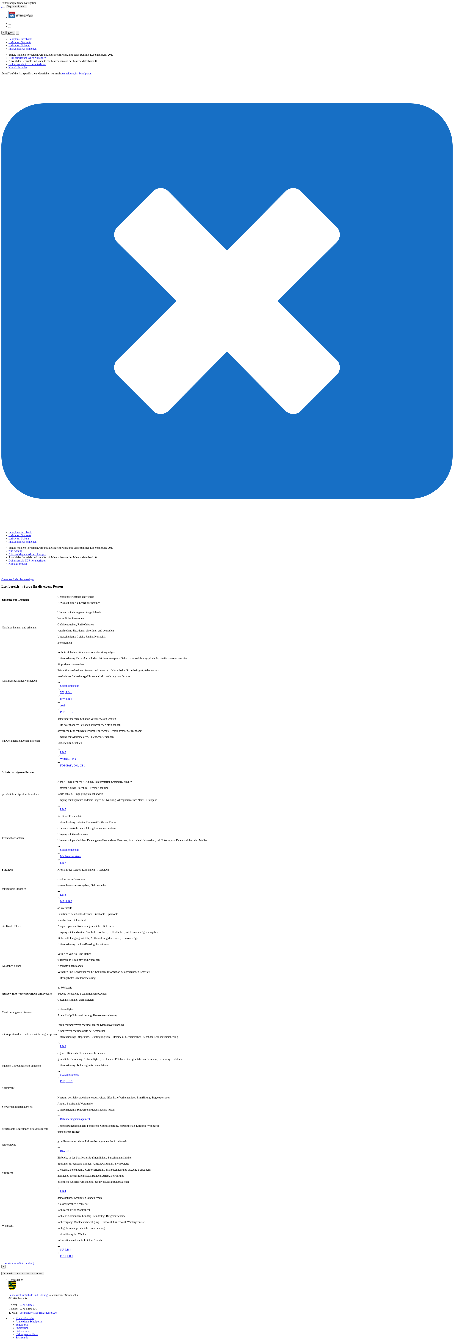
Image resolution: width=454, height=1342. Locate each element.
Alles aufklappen (18, 57)
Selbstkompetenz (69, 685)
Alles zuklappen (37, 57)
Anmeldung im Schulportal (76, 73)
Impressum (22, 1327)
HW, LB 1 (66, 698)
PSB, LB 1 (66, 1081)
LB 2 (63, 1046)
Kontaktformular (18, 67)
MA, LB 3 (66, 901)
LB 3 (63, 894)
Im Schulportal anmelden (23, 48)
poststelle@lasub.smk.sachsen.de (38, 1312)
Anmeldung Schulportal (29, 1321)
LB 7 (63, 752)
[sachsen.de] (1, 6)
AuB (63, 705)
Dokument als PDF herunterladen (27, 64)
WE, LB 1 (66, 692)
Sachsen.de (22, 1337)
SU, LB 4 (65, 1249)
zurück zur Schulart (19, 45)
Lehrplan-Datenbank (20, 38)
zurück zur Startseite (20, 42)
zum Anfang (15, 550)
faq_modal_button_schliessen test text (23, 1273)
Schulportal (22, 1324)
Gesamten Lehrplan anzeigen (17, 579)
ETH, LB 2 (66, 1256)
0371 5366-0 (27, 1304)
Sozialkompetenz (69, 1074)
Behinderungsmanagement (75, 1118)
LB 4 (63, 1191)
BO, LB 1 (65, 1150)
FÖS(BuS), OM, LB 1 (72, 765)
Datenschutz (22, 1331)
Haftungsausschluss (27, 1334)
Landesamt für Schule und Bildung (28, 1295)
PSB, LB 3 (66, 712)
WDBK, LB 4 (68, 758)
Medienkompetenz (70, 856)
